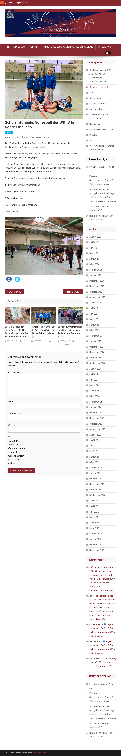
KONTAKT (34, 47)
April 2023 (94, 457)
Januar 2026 (95, 275)
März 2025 (94, 330)
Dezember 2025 (96, 281)
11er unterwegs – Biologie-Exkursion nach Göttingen (74, 292)
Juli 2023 (93, 440)
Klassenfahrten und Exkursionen (98, 116)
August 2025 (95, 303)
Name (11, 401)
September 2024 (97, 363)
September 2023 (97, 429)
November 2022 (96, 484)
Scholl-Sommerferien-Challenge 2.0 (99, 208)
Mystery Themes (42, 753)
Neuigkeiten (94, 124)
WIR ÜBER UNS (104, 47)
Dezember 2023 (96, 413)
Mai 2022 (93, 517)
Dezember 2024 (96, 347)
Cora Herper (95, 624)
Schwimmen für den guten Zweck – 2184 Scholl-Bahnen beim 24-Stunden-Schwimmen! (16, 332)
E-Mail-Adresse (16, 413)
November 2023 (96, 418)
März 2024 (94, 396)
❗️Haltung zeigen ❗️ (99, 87)
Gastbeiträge (95, 98)
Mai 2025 (93, 319)
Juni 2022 (94, 512)
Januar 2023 (95, 473)
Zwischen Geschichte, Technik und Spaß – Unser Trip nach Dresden (16, 292)
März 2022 (94, 528)
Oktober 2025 (95, 292)
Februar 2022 (95, 533)
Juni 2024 (94, 380)
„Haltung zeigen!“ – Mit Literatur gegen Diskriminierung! (102, 662)
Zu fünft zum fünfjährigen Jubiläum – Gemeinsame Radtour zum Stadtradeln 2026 (70, 332)
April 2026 (94, 259)
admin (27, 137)
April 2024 (94, 391)
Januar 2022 (95, 539)
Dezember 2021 (96, 545)
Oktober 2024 (95, 358)
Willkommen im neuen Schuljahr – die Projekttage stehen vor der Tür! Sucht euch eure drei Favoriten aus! (102, 195)
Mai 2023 (93, 451)
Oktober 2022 (95, 490)
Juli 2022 (93, 506)
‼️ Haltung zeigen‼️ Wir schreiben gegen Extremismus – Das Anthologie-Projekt (100, 76)
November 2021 (96, 550)
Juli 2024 (93, 374)
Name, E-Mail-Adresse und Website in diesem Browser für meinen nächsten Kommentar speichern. (16, 452)
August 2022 (95, 501)
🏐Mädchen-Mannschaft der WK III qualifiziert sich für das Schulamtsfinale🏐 (43, 332)
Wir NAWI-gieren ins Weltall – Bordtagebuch (102, 148)
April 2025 (94, 325)
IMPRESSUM (19, 47)
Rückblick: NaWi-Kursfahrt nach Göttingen (101, 218)
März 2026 (94, 264)
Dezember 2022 (96, 478)
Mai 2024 (93, 385)
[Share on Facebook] (9, 281)
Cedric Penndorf (64, 345)
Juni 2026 (94, 248)
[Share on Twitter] (17, 281)
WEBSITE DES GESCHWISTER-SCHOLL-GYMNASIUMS (68, 47)
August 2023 (95, 435)
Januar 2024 (95, 407)
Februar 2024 (95, 402)
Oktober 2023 (95, 424)
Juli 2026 (93, 242)
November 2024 (96, 352)
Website (11, 425)
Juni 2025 (94, 314)
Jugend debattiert (97, 109)
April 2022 (94, 523)
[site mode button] (108, 52)
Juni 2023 (94, 446)
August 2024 (95, 369)
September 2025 (97, 297)
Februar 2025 (95, 336)
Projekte (93, 135)
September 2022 (97, 495)
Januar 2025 (95, 341)
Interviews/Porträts (98, 103)
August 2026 (95, 237)
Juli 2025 (93, 308)
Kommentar (14, 372)
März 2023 (94, 462)
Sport (9, 132)
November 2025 (96, 286)
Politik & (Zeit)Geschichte (101, 129)
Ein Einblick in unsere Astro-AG (102, 169)
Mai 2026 (93, 253)
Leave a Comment (42, 137)
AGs (91, 93)
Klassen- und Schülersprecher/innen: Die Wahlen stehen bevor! (102, 180)
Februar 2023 (95, 468)
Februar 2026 (95, 270)
